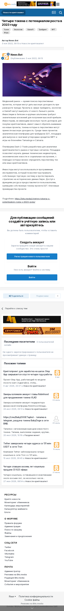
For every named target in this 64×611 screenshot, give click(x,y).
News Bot (13, 40)
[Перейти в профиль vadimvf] (56, 418)
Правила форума (13, 523)
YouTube (9, 560)
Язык (12, 596)
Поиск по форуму (13, 529)
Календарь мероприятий (17, 505)
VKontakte (9, 553)
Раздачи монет (32, 435)
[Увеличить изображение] (32, 79)
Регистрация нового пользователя (32, 256)
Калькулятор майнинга (16, 509)
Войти (32, 277)
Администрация (12, 526)
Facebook (9, 550)
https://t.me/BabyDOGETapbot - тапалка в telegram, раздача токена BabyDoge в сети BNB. (26, 420)
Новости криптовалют (32, 43)
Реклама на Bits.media (16, 574)
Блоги (7, 512)
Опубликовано (27, 58)
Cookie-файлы (32, 600)
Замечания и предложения (18, 536)
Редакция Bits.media (14, 577)
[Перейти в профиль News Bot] (5, 56)
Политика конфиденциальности (36, 596)
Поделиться (17, 296)
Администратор (12, 571)
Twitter (8, 547)
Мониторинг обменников (17, 502)
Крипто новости (12, 499)
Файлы (8, 533)
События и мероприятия (17, 584)
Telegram (9, 557)
